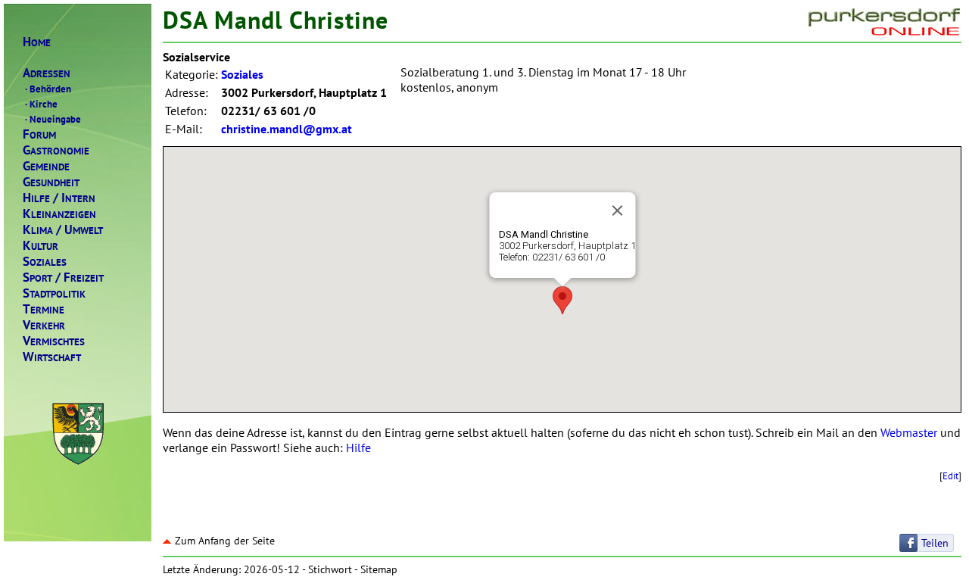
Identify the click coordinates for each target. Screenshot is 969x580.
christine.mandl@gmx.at (286, 128)
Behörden (48, 88)
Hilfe (358, 447)
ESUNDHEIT (51, 182)
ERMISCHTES (54, 341)
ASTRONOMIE (56, 150)
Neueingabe (53, 119)
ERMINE (43, 309)
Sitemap (378, 569)
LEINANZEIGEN (59, 214)
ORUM (39, 134)
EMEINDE (46, 166)
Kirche (41, 104)
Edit (950, 475)
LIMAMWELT (63, 230)
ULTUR (40, 246)
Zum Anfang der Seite (225, 540)
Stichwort (330, 569)
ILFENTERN (59, 198)
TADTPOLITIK (54, 293)
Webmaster (908, 432)
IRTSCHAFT (52, 357)
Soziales (242, 74)
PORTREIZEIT (63, 277)
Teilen (935, 543)
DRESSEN (46, 73)
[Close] (617, 210)
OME (37, 42)
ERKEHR (44, 325)
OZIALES (45, 262)
